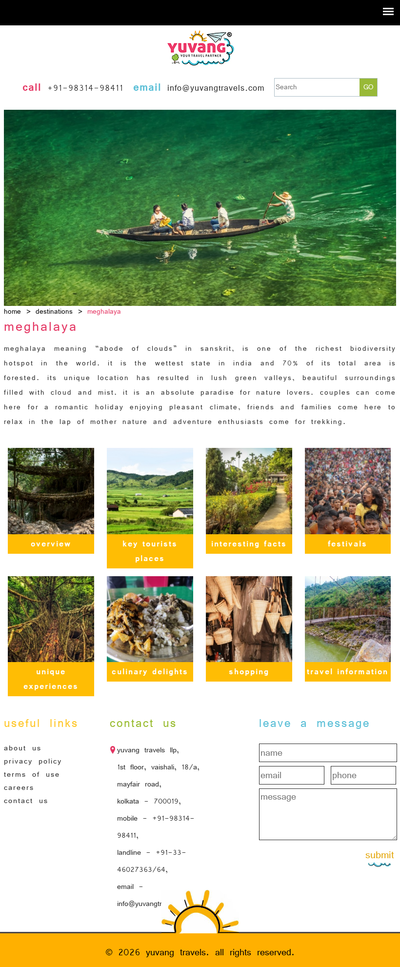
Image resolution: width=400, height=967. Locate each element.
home (12, 311)
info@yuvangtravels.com (215, 88)
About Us (22, 748)
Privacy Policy (33, 761)
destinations (54, 311)
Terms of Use (32, 774)
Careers (19, 787)
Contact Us (26, 800)
